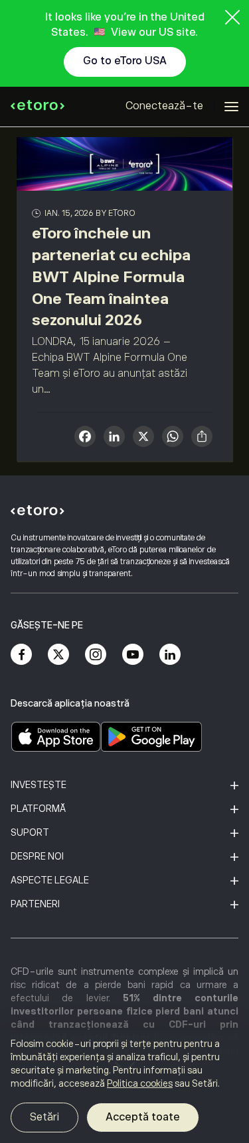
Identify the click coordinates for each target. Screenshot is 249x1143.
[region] (124, 1086)
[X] (143, 438)
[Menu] (231, 106)
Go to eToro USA (125, 61)
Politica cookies (140, 1083)
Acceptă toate (143, 1117)
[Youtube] (132, 654)
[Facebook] (21, 654)
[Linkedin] (170, 654)
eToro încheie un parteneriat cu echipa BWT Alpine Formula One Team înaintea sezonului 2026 (111, 276)
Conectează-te (164, 106)
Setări (44, 1117)
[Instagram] (95, 654)
